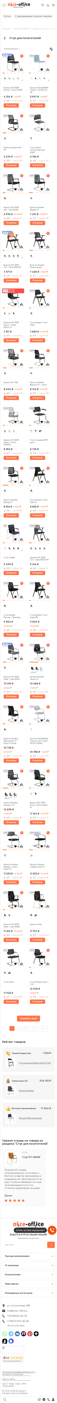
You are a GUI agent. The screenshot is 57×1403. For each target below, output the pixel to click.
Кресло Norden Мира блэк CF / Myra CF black (11, 741)
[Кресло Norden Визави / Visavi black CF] (13, 841)
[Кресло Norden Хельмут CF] (13, 779)
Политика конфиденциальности (18, 1372)
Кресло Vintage (26, 1091)
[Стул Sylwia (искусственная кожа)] (39, 124)
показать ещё (28, 1018)
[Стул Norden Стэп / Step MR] (39, 591)
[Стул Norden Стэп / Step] (39, 299)
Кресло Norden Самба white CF (37, 866)
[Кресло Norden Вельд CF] (13, 476)
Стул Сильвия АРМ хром (39, 441)
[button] (4, 72)
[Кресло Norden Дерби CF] (39, 183)
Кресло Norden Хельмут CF (11, 804)
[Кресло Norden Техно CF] (39, 653)
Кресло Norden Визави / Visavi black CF (11, 867)
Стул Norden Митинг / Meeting (12, 616)
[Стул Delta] (13, 958)
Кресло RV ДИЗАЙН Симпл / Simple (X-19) (39, 90)
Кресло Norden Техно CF (37, 678)
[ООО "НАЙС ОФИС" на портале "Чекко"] (13, 1346)
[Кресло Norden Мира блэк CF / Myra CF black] (13, 715)
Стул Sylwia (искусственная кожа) (37, 150)
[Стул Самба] (13, 534)
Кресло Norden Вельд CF (11, 501)
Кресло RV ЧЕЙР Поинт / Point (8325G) (11, 442)
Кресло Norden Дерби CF (37, 208)
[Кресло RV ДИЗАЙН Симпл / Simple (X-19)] (39, 64)
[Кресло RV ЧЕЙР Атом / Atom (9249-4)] (39, 779)
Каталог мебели (21, 29)
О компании (12, 1265)
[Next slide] (22, 80)
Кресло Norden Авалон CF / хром (38, 383)
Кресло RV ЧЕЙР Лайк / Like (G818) (12, 925)
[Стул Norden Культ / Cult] (39, 958)
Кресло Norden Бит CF (13, 149)
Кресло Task (36, 924)
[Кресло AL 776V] (13, 358)
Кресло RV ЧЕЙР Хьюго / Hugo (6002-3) (11, 325)
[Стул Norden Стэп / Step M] (39, 476)
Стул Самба (9, 558)
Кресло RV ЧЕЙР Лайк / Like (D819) (12, 678)
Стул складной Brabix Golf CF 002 (35, 1063)
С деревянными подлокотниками (33, 16)
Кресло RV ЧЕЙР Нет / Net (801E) (11, 208)
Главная (6, 29)
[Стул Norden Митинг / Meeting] (13, 591)
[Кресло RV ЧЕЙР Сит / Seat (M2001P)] (39, 534)
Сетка (7, 16)
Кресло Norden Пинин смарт (37, 266)
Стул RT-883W (31, 1157)
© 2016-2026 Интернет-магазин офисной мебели (14, 1392)
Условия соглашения (12, 1374)
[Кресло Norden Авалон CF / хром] (39, 358)
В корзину (11, 105)
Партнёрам (11, 1284)
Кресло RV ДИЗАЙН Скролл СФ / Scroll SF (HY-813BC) (39, 741)
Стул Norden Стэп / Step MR (39, 616)
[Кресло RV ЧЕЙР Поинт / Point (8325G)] (13, 416)
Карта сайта (8, 1379)
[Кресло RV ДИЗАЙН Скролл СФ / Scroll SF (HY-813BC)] (39, 715)
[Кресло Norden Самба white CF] (39, 841)
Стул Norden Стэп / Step (39, 324)
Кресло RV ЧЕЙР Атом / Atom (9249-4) (39, 805)
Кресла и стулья (41, 29)
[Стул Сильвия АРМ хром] (39, 416)
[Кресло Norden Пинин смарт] (39, 241)
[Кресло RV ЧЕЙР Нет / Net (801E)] (13, 183)
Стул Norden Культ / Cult (39, 983)
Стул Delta (9, 982)
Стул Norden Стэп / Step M (39, 501)
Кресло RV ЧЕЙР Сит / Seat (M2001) (12, 266)
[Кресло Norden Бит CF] (13, 124)
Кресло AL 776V (11, 382)
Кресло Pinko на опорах (30, 1118)
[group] (24, 1177)
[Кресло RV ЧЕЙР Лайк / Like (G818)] (13, 900)
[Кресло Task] (39, 900)
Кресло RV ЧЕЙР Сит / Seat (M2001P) (39, 559)
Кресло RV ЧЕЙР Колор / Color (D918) (13, 89)
